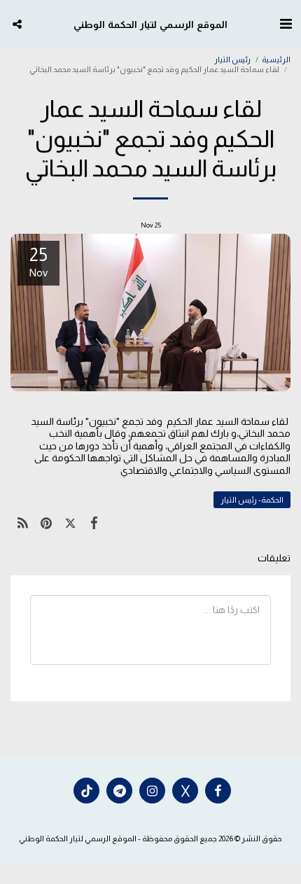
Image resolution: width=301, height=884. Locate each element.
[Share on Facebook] (94, 522)
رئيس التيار (232, 59)
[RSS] (22, 522)
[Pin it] (46, 522)
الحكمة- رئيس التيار (252, 500)
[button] (286, 23)
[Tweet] (70, 522)
